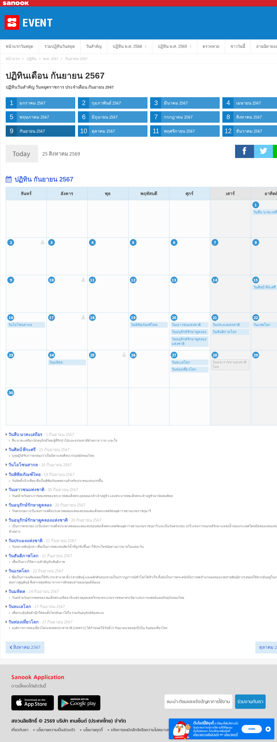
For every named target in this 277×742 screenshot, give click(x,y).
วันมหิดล (56, 362)
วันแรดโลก (18, 570)
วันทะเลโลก (181, 362)
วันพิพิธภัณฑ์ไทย (144, 325)
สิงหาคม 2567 (26, 647)
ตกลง (251, 728)
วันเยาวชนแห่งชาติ (186, 325)
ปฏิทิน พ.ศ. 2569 (172, 46)
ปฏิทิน (32, 58)
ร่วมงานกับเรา (250, 702)
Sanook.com (16, 3)
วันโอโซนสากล (20, 325)
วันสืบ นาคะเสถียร (25, 434)
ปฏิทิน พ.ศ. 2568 (127, 46)
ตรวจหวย (211, 46)
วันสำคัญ (94, 46)
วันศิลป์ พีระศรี (22, 449)
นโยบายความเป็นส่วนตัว (206, 734)
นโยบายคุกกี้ (231, 734)
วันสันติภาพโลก (225, 332)
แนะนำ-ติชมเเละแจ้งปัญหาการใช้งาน (198, 702)
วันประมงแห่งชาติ (226, 325)
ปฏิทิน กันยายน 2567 (43, 179)
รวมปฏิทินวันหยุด (59, 46)
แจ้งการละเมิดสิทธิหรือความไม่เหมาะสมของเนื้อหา (149, 730)
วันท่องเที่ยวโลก (184, 369)
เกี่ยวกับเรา (19, 730)
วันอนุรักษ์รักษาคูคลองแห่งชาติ (189, 341)
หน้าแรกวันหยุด (19, 46)
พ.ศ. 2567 (50, 58)
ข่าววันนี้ (237, 46)
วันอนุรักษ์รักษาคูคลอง (189, 332)
